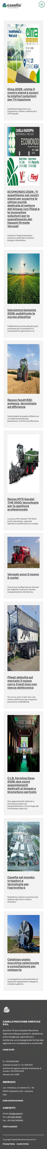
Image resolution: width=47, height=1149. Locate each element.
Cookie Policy (23, 1144)
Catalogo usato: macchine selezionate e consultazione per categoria (23, 965)
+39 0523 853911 (14, 1117)
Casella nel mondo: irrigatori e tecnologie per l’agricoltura (21, 882)
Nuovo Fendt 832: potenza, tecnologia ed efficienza (22, 403)
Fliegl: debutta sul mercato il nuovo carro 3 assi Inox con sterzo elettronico (22, 682)
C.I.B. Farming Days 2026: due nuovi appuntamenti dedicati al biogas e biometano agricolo (22, 785)
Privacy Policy (9, 1144)
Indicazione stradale (13, 1100)
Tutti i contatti (10, 1126)
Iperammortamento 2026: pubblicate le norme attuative (21, 313)
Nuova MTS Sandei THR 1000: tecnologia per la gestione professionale (23, 504)
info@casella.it (16, 1113)
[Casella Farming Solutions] (11, 5)
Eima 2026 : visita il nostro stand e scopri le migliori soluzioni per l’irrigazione (22, 94)
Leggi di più (8, 1049)
